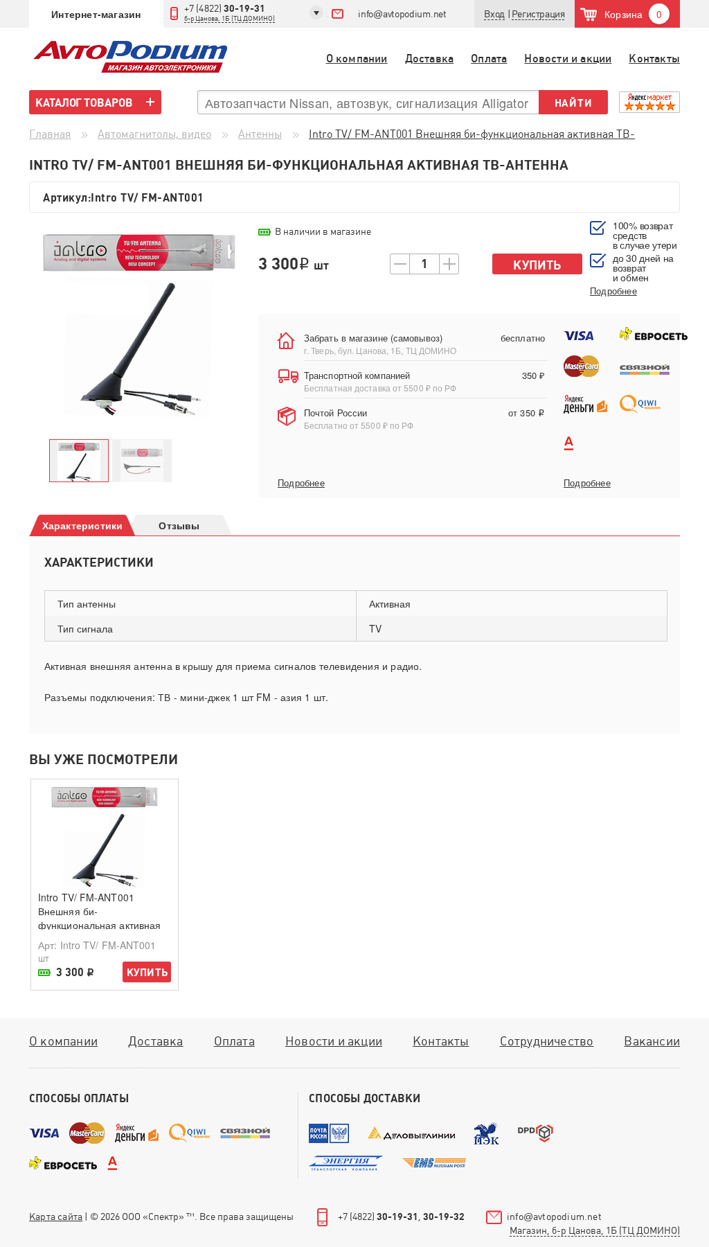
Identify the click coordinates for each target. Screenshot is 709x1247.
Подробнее (301, 483)
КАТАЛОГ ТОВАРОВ (84, 102)
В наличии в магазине (323, 231)
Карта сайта (55, 1216)
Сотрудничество (547, 1041)
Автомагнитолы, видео (154, 134)
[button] (538, 14)
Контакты (654, 58)
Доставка (429, 58)
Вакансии (652, 1041)
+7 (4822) (229, 12)
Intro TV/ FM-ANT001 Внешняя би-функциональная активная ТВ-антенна (99, 918)
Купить (537, 265)
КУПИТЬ (147, 972)
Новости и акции (567, 58)
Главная (50, 134)
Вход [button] (494, 13)
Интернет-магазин (96, 14)
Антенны (260, 134)
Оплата (489, 58)
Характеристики (82, 525)
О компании (357, 58)
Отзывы (179, 525)
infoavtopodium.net (402, 13)
